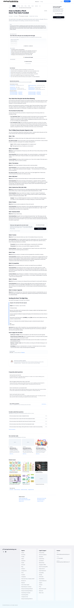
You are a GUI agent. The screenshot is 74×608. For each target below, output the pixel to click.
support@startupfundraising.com (63, 554)
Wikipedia (23, 352)
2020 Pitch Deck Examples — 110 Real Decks (34, 94)
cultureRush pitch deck (13, 89)
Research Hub (21, 501)
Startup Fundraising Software (27, 588)
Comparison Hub (31, 489)
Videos (22, 558)
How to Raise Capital (25, 584)
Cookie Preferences (42, 580)
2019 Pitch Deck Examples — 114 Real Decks (16, 94)
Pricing (41, 1)
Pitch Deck (16, 7)
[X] (3, 552)
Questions (23, 560)
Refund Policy (41, 562)
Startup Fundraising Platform (27, 590)
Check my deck (40, 228)
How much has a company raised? (27, 578)
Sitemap (40, 574)
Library (10, 7)
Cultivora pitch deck (31, 87)
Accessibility (41, 572)
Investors (23, 568)
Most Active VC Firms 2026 (41, 498)
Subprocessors (42, 568)
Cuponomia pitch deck (31, 89)
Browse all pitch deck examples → (41, 81)
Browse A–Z (23, 580)
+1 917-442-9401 (60, 558)
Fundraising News (24, 594)
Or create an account (28, 61)
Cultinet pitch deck (12, 87)
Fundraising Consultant (25, 592)
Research (23, 582)
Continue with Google (29, 57)
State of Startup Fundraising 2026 (24, 499)
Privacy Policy (41, 552)
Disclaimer (41, 556)
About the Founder (42, 588)
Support (40, 582)
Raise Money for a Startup (26, 586)
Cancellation (41, 560)
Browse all (41, 590)
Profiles (22, 556)
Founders (23, 574)
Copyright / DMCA (42, 564)
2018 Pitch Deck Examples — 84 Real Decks (34, 93)
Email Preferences (42, 570)
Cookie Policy (41, 558)
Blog (22, 566)
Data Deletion (41, 578)
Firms (22, 572)
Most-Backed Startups (41, 499)
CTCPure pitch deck (12, 85)
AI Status (40, 584)
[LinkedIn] (6, 552)
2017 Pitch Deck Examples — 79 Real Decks (16, 93)
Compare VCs (24, 570)
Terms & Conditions (43, 554)
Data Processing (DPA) (43, 566)
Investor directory (17, 489)
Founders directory (24, 489)
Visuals (22, 562)
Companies (23, 576)
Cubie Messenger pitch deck (32, 85)
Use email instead (12, 59)
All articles (11, 489)
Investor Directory (40, 501)
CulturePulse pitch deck (13, 88)
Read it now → (12, 453)
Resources (37, 1)
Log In (62, 1)
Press (40, 586)
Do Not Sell (41, 576)
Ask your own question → (12, 429)
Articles (13, 7)
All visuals (23, 564)
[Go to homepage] (10, 2)
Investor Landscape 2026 (23, 498)
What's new (41, 592)
